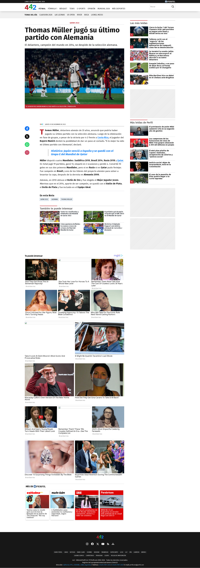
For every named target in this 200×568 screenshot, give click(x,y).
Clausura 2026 (45, 15)
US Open (71, 15)
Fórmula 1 (52, 9)
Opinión (91, 9)
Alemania (55, 199)
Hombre (89, 552)
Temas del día (30, 15)
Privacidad (99, 555)
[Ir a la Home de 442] (30, 9)
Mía (131, 552)
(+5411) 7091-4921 (104, 565)
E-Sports (81, 9)
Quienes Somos (79, 555)
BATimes (143, 552)
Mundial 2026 (104, 9)
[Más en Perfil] (39, 486)
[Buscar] (172, 6)
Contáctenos (90, 555)
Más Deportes (118, 9)
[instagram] (87, 544)
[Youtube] (103, 544)
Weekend (96, 552)
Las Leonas (60, 15)
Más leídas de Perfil (141, 122)
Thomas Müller (66, 199)
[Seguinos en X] (97, 544)
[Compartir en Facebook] (27, 128)
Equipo (107, 555)
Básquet (63, 9)
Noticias (72, 552)
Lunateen (136, 552)
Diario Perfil (58, 552)
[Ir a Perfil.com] (170, 2)
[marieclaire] (62, 493)
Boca (86, 15)
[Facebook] (92, 544)
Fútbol (42, 9)
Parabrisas (105, 552)
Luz (126, 552)
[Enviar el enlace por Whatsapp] (27, 144)
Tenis (72, 9)
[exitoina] (37, 493)
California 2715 (68, 565)
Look (121, 552)
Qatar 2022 (44, 199)
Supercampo (114, 552)
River (79, 15)
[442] (100, 537)
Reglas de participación (118, 555)
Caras (66, 552)
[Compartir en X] (27, 136)
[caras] (86, 493)
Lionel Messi (97, 15)
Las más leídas (138, 23)
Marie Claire (81, 552)
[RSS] (108, 544)
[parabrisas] (111, 493)
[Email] (27, 152)
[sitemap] (113, 544)
